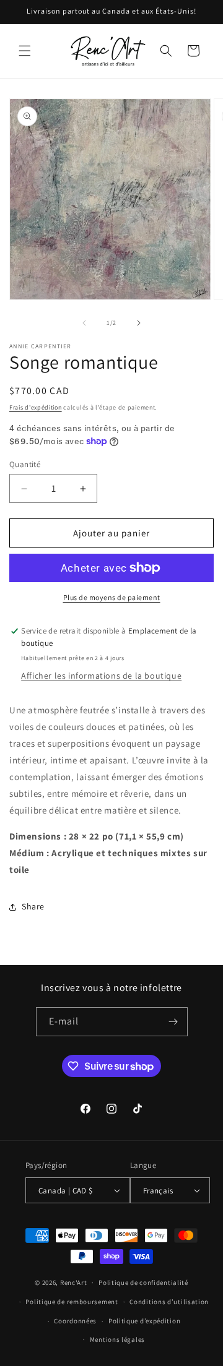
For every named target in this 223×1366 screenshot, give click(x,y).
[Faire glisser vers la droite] (138, 323)
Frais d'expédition (35, 407)
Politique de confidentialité (143, 1282)
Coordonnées (75, 1321)
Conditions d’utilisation (169, 1301)
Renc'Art (73, 1282)
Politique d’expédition (144, 1321)
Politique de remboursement (71, 1301)
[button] (24, 50)
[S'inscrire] (173, 1021)
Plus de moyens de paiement (111, 597)
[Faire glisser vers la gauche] (84, 323)
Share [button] (33, 906)
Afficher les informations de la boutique (101, 675)
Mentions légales (117, 1339)
